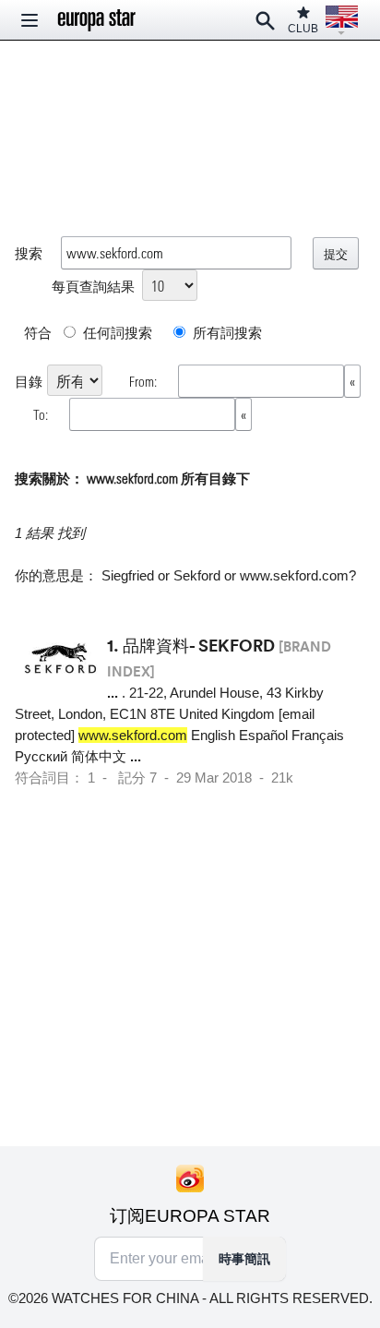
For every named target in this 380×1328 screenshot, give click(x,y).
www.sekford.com (294, 575)
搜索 (28, 253)
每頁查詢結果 (93, 286)
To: (42, 414)
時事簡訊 (244, 1258)
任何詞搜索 (116, 332)
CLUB (303, 28)
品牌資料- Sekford (199, 645)
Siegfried (127, 575)
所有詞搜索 (226, 332)
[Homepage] (97, 20)
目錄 (28, 381)
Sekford (196, 575)
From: (144, 381)
